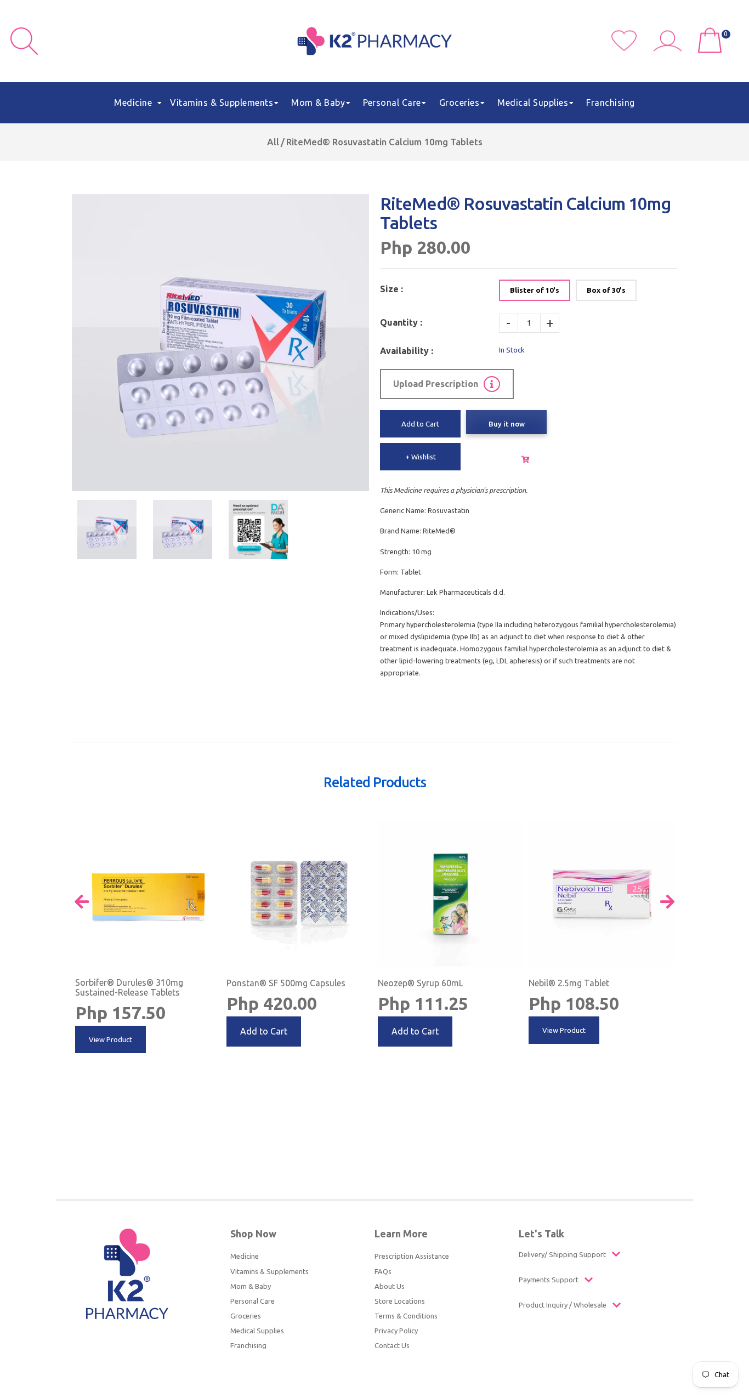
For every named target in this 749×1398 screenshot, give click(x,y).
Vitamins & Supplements (269, 1271)
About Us (389, 1286)
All (273, 142)
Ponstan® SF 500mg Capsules (285, 983)
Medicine (244, 1256)
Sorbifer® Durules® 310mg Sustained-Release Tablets (129, 987)
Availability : (406, 351)
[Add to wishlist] (211, 829)
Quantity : (401, 322)
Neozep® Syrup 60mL (420, 983)
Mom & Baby (250, 1286)
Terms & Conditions (406, 1316)
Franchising (248, 1345)
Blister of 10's (534, 290)
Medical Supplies (257, 1330)
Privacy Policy (396, 1330)
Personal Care (252, 1301)
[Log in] (672, 48)
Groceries (245, 1316)
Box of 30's (606, 290)
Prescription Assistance (411, 1256)
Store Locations (399, 1301)
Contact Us (392, 1345)
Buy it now (507, 424)
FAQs (382, 1271)
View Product (110, 1039)
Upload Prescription (435, 384)
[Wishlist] (632, 48)
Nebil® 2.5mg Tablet (569, 983)
